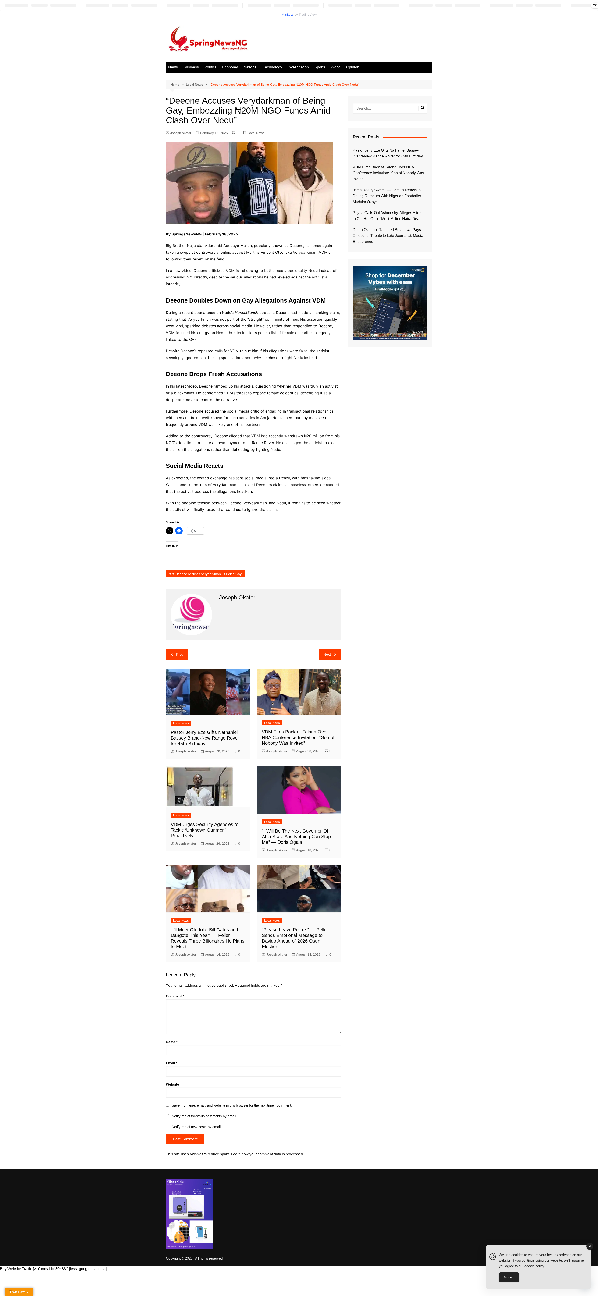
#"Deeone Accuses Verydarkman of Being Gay (207, 574)
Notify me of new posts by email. (196, 1127)
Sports (319, 67)
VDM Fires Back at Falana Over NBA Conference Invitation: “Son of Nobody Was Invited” (298, 737)
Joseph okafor (180, 133)
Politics (210, 67)
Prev (179, 654)
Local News (255, 133)
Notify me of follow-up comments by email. (204, 1116)
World (336, 67)
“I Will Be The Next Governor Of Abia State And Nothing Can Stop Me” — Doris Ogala (296, 836)
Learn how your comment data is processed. (267, 1154)
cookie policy (534, 1266)
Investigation (298, 67)
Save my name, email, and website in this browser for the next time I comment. (232, 1105)
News (173, 67)
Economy (230, 67)
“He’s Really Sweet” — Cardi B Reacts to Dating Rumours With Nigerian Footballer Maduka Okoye (387, 196)
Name (172, 1042)
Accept (509, 1277)
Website (172, 1084)
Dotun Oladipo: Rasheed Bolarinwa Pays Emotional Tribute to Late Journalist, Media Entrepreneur (388, 236)
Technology (272, 67)
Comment (175, 996)
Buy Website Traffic (16, 1269)
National (250, 67)
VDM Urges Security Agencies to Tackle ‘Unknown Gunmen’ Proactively (204, 830)
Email (171, 1063)
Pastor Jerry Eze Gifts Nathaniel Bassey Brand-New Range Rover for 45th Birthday (205, 738)
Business (191, 67)
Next (327, 654)
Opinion (352, 67)
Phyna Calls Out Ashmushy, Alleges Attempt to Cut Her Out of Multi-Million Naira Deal (389, 216)
